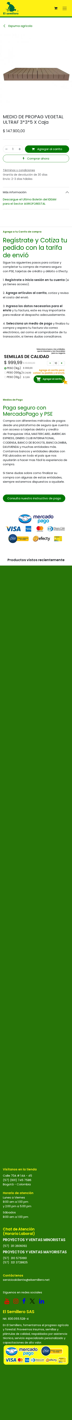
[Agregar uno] (19, 149)
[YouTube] (6, 1301)
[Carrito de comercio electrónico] (55, 8)
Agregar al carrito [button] (49, 149)
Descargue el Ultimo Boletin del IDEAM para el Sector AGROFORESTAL (30, 201)
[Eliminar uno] (6, 149)
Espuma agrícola (20, 26)
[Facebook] (23, 1301)
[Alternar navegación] (64, 8)
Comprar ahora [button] (37, 158)
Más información (14, 192)
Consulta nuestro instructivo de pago (34, 498)
